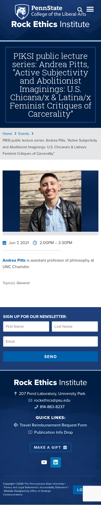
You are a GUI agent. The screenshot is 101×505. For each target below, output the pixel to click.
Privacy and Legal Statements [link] (21, 487)
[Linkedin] (56, 462)
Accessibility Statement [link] (53, 487)
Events (23, 133)
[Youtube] (44, 462)
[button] (80, 9)
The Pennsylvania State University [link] (44, 484)
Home (7, 133)
